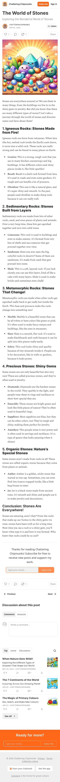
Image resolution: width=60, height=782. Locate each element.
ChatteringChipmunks (19, 25)
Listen (54, 26)
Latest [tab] (13, 650)
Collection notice (30, 761)
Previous (11, 594)
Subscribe (43, 4)
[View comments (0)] (15, 34)
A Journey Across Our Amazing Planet (21, 683)
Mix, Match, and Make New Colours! (20, 701)
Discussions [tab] (24, 650)
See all (8, 716)
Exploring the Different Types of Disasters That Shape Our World (18, 664)
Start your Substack (22, 768)
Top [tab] (5, 650)
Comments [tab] (9, 614)
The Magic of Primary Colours (20, 698)
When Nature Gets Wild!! (17, 658)
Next (50, 594)
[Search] (55, 651)
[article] (30, 665)
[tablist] (15, 614)
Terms (49, 758)
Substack (15, 775)
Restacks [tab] (21, 614)
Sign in (54, 4)
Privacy (41, 758)
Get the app (44, 768)
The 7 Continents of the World (20, 679)
